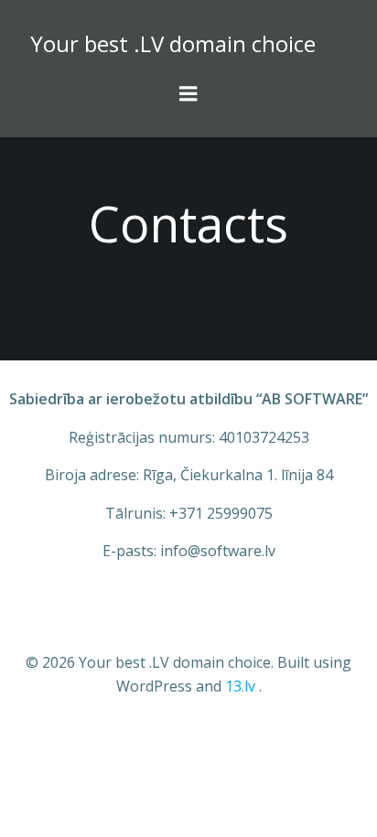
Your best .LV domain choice (173, 43)
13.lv (240, 686)
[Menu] (188, 94)
